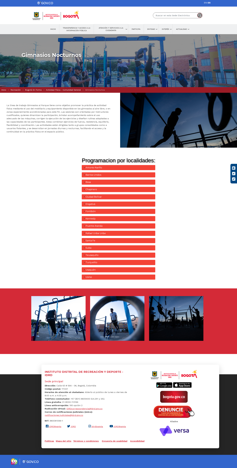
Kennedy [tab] (91, 218)
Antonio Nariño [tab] (94, 167)
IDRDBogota (54, 426)
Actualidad (181, 29)
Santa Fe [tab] (90, 240)
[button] (58, 318)
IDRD (73, 426)
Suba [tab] (88, 248)
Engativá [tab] (90, 204)
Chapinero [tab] (91, 189)
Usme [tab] (89, 277)
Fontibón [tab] (91, 211)
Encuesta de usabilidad (114, 441)
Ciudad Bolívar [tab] (94, 197)
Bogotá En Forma (33, 90)
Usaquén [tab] (91, 270)
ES (209, 2)
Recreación (16, 90)
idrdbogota (97, 426)
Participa (136, 29)
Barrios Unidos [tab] (93, 175)
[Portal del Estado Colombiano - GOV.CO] (45, 3)
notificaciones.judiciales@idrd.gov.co (64, 415)
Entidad (151, 29)
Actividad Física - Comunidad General (63, 90)
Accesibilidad (137, 441)
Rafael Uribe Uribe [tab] (96, 233)
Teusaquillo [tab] (92, 255)
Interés (165, 29)
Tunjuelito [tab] (91, 262)
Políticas (49, 441)
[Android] (164, 384)
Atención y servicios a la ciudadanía (111, 29)
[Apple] (182, 384)
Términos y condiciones (86, 441)
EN (205, 2)
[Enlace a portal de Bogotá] (174, 396)
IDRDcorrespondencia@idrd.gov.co (84, 408)
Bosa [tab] (88, 182)
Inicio (53, 29)
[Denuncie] (174, 411)
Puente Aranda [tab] (94, 226)
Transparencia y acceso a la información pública (76, 29)
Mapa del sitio (63, 441)
